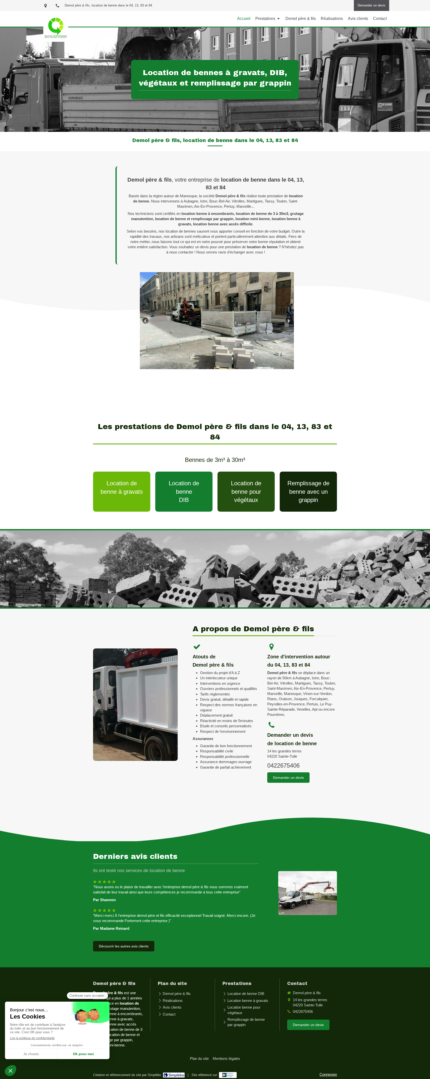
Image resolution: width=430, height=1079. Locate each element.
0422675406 (283, 765)
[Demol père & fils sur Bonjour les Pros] (228, 1075)
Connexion (328, 1074)
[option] (217, 320)
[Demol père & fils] (56, 38)
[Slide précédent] (145, 321)
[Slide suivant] (288, 321)
